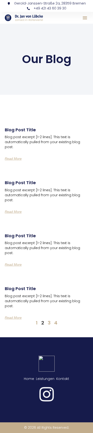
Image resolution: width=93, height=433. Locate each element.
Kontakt (62, 378)
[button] (84, 17)
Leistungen (45, 378)
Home (29, 378)
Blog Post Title (20, 130)
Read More (13, 158)
